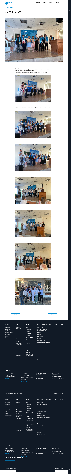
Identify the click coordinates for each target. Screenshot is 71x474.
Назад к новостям (10, 7)
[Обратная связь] (69, 10)
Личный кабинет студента (18, 331)
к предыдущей (15, 314)
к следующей (52, 314)
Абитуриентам (38, 2)
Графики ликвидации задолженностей (19, 355)
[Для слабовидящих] (69, 13)
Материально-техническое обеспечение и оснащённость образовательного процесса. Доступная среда (44, 343)
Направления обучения (8, 342)
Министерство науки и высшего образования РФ (41, 374)
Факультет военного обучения (19, 347)
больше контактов (24, 381)
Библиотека (17, 338)
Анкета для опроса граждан (18, 334)
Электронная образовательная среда (18, 328)
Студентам (44, 2)
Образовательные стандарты (41, 336)
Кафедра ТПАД (29, 331)
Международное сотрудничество (42, 429)
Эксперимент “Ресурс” (30, 345)
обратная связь (10, 461)
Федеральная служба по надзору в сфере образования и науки (41, 378)
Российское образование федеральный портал (40, 380)
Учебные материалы (19, 424)
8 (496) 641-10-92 (26, 375)
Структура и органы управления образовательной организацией (42, 330)
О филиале (27, 324)
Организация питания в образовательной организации (43, 357)
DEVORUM (61, 393)
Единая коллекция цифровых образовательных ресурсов (56, 376)
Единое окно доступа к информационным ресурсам (56, 374)
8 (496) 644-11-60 (26, 373)
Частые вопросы (57, 2)
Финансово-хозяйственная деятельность (43, 350)
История (27, 339)
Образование (39, 334)
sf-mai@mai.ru (25, 379)
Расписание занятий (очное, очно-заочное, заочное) (19, 344)
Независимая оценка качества (42, 359)
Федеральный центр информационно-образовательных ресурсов (58, 378)
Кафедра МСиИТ (29, 333)
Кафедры (27, 327)
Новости (56, 324)
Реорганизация (28, 352)
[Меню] (69, 2)
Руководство (39, 338)
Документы (39, 332)
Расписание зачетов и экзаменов (19, 341)
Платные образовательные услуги (42, 348)
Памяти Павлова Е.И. (30, 341)
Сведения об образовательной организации (44, 324)
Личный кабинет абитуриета (7, 330)
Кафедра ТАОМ (29, 329)
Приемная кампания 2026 (9, 332)
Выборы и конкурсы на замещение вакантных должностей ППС (29, 355)
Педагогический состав (41, 340)
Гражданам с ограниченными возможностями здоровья (7, 337)
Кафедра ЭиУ (28, 335)
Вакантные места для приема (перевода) (19, 352)
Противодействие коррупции (56, 455)
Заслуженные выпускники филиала (30, 350)
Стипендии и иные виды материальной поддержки (43, 346)
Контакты (50, 2)
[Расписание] (69, 7)
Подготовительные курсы (9, 340)
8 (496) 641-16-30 (30, 377)
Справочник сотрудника (29, 337)
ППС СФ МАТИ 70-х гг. (30, 343)
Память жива (29, 347)
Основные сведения (40, 327)
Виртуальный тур (7, 334)
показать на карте (7, 378)
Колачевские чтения (19, 336)
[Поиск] (69, 16)
